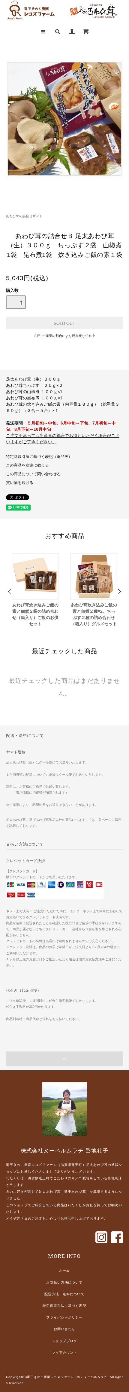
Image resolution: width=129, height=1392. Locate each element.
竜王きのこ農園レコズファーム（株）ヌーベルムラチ (67, 1377)
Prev (10, 592)
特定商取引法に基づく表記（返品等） (39, 457)
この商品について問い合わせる (33, 474)
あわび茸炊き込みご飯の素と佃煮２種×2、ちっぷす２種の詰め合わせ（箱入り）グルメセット (94, 614)
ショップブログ (64, 1341)
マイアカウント (64, 1352)
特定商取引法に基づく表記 (64, 1305)
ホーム (64, 1270)
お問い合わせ (65, 1329)
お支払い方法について (64, 1282)
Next (119, 592)
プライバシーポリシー (64, 1317)
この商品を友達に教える (27, 465)
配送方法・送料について (64, 1294)
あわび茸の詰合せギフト (24, 216)
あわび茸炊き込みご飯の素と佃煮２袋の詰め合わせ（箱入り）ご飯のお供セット (35, 614)
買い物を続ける (19, 483)
